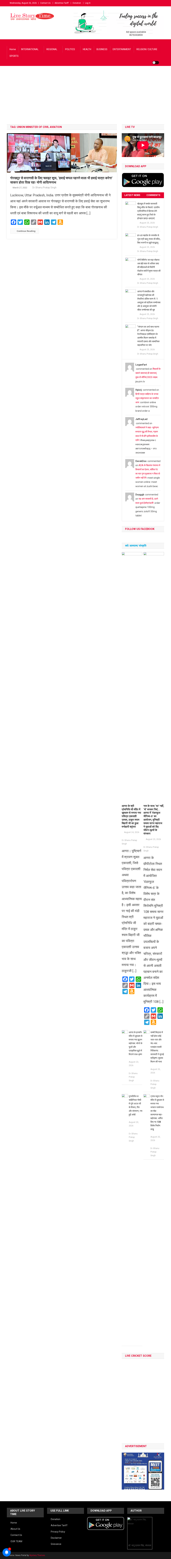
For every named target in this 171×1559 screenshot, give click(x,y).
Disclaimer (56, 1538)
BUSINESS (102, 49)
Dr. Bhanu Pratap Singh (44, 187)
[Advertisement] (85, 99)
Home (13, 49)
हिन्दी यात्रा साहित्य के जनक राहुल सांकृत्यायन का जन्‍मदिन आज (147, 398)
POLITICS (70, 49)
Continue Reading (26, 231)
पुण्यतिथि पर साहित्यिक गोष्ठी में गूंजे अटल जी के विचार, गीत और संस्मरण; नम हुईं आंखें (135, 1105)
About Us (15, 1529)
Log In (88, 3)
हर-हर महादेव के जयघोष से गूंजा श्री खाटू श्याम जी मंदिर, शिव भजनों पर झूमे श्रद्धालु (148, 239)
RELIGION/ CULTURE (146, 49)
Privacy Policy (58, 1531)
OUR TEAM (16, 1541)
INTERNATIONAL (30, 49)
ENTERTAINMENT (122, 49)
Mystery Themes (37, 1555)
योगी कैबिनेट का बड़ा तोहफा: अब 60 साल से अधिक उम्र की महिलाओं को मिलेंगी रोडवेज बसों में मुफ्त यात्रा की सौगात (148, 267)
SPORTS (14, 56)
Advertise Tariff (62, 3)
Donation (77, 3)
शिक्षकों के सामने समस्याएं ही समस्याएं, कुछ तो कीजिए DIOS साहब (147, 373)
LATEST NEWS (132, 195)
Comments (153, 195)
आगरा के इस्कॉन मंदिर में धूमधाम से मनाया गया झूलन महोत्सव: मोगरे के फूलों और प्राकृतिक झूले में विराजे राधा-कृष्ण (135, 1043)
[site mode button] (155, 62)
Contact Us (45, 3)
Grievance (56, 1544)
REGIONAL (51, 49)
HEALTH (87, 49)
